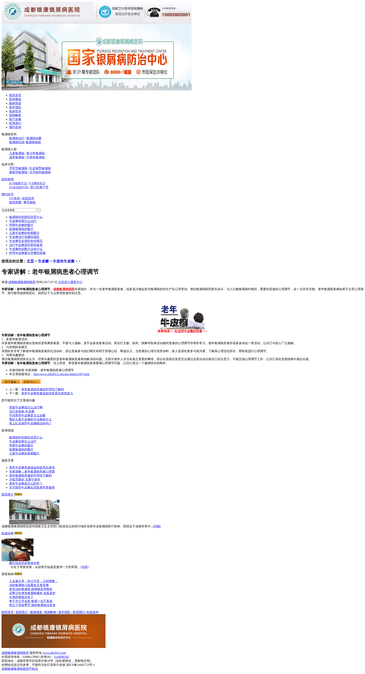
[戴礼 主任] (17, 560)
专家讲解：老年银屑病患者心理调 (32, 471)
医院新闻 (8, 179)
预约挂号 (8, 194)
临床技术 (15, 111)
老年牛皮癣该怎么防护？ (26, 483)
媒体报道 (15, 103)
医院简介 (8, 494)
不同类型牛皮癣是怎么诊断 (27, 415)
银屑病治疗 (16, 138)
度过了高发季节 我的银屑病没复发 (32, 605)
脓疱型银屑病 (18, 172)
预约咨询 (15, 127)
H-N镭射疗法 (18, 183)
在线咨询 (28, 198)
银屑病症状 (16, 142)
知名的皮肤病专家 (24, 563)
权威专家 (8, 533)
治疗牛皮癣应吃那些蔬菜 (26, 245)
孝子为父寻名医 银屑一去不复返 (30, 601)
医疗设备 (15, 119)
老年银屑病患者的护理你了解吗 (42, 389)
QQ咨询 (14, 198)
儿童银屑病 (16, 153)
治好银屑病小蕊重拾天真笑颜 (29, 585)
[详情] (85, 567)
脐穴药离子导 (39, 187)
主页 (30, 261)
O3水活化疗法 (18, 187)
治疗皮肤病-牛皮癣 (21, 411)
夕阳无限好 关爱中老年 (24, 479)
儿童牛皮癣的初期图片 (24, 233)
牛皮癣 (43, 261)
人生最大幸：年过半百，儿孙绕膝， (33, 581)
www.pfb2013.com (54, 652)
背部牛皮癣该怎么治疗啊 (26, 407)
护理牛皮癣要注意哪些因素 (27, 253)
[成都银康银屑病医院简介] (18, 494)
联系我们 (15, 123)
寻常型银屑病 (18, 168)
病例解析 (15, 115)
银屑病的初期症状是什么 (26, 217)
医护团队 (15, 107)
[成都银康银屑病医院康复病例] (97, 89)
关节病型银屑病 (40, 172)
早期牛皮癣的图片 (21, 225)
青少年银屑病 (35, 153)
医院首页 (15, 95)
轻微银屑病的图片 (21, 229)
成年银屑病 (16, 157)
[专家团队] (18, 533)
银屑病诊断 (34, 138)
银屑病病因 (33, 142)
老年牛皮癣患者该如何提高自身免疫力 (47, 393)
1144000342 (61, 656)
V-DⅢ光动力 (37, 183)
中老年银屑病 (35, 157)
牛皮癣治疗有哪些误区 (24, 237)
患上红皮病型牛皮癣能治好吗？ (30, 423)
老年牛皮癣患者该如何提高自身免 (32, 467)
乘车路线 (29, 202)
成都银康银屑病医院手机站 (20, 668)
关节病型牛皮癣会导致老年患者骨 (32, 487)
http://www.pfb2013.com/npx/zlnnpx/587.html (61, 374)
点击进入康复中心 (70, 282)
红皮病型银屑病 (40, 168)
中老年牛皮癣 (64, 261)
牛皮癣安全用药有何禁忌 (26, 241)
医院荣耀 (15, 202)
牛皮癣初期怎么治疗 (22, 221)
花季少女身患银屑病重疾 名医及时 (32, 593)
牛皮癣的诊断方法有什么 (26, 249)
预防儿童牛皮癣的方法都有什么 (30, 419)
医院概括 (15, 99)
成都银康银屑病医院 (22, 282)
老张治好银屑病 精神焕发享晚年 (30, 589)
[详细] (157, 526)
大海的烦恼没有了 (21, 597)
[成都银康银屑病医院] (54, 647)
